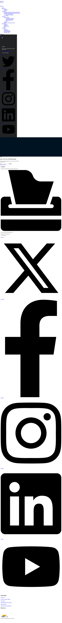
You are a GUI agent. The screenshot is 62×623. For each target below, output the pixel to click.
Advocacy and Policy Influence (5, 599)
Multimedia (2, 612)
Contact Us (2, 620)
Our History (2, 597)
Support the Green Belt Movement (6, 605)
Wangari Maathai (3, 604)
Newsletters (2, 611)
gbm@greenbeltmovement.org (6, 51)
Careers (2, 610)
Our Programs (3, 600)
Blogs (2, 613)
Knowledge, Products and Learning (6, 602)
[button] (31, 2)
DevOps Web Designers (18, 618)
